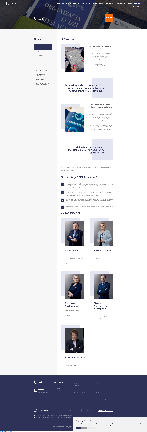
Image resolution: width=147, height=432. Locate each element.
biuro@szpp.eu (57, 392)
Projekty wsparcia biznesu (97, 3)
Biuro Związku (39, 59)
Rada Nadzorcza (39, 55)
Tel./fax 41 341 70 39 (58, 390)
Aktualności (76, 385)
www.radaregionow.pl (42, 383)
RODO (96, 385)
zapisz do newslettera (104, 410)
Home (58, 3)
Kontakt (130, 3)
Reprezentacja (39, 66)
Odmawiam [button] (84, 427)
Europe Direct (76, 3)
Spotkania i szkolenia (85, 3)
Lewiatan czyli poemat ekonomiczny (40, 75)
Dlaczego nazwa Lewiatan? (42, 70)
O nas (63, 3)
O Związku (38, 46)
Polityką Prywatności (53, 415)
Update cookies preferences (6, 431)
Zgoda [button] (78, 427)
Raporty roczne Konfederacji (100, 399)
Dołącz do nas (137, 3)
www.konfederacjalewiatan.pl (43, 392)
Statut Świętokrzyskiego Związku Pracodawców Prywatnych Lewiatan (43, 85)
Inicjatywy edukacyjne (110, 3)
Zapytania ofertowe (40, 79)
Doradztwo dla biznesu (121, 3)
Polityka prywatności (99, 396)
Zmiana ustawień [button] (91, 427)
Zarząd (37, 51)
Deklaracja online (98, 390)
